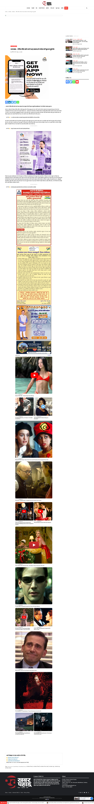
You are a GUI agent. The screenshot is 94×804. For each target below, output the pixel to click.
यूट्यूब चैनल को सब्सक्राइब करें (14, 760)
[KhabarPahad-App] (27, 76)
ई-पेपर (66, 8)
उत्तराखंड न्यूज (51, 766)
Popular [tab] (76, 36)
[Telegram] (12, 102)
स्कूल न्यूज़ (57, 8)
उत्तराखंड (28, 8)
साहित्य (62, 8)
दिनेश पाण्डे (14, 51)
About (6, 792)
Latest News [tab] (69, 36)
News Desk (75, 57)
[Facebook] (6, 102)
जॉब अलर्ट (52, 8)
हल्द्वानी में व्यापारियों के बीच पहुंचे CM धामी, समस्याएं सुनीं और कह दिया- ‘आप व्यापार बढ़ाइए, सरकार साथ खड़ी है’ (74, 802)
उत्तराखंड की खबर (29, 766)
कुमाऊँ (15, 46)
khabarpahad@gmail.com (70, 785)
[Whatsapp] (18, 102)
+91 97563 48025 (68, 786)
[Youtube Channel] (77, 81)
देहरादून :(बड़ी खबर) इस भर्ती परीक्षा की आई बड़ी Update (43, 802)
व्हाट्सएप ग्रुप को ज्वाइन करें (13, 757)
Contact (9, 792)
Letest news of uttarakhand (13, 766)
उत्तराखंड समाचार (8, 767)
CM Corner (74, 39)
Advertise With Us (16, 792)
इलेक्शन (47, 8)
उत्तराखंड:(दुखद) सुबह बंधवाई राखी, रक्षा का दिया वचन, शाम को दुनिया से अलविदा (17, 802)
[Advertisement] (33, 744)
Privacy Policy (27, 792)
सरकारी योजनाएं (41, 8)
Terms (22, 792)
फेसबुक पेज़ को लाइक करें (12, 759)
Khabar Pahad (48, 796)
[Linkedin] (9, 102)
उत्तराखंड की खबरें (36, 766)
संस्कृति (33, 8)
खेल (36, 8)
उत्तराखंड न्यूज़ (57, 766)
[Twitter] (15, 102)
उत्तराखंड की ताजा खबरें (44, 766)
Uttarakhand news (22, 766)
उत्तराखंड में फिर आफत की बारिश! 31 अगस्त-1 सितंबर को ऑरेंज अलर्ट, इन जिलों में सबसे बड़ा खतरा (80, 63)
